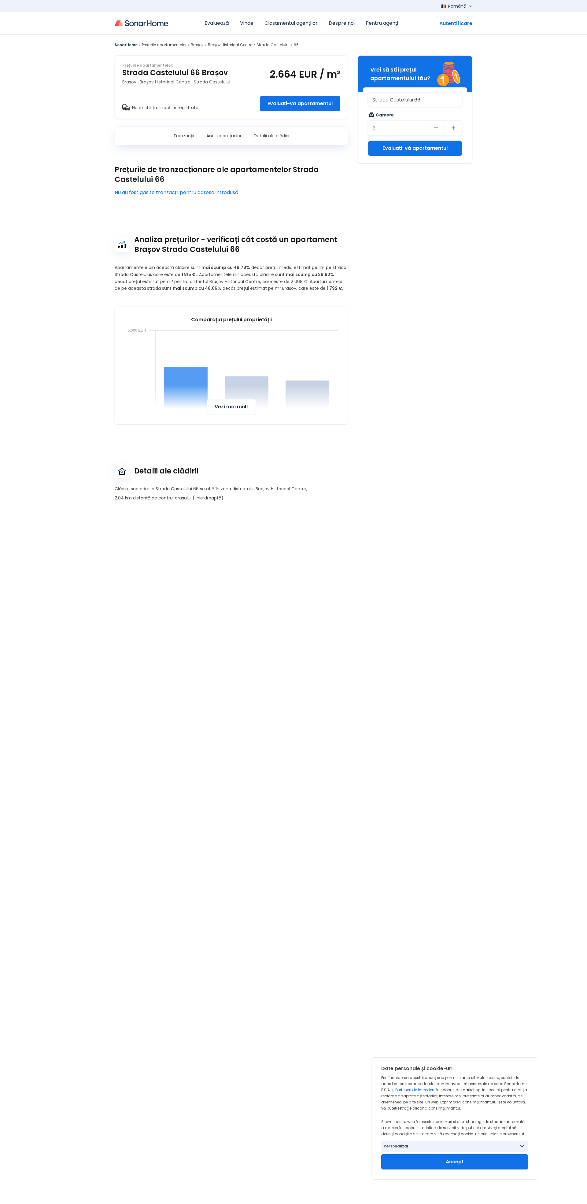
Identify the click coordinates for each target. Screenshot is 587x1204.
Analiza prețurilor (224, 136)
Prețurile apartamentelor (164, 44)
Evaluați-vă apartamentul (300, 103)
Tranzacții (183, 136)
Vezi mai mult (231, 406)
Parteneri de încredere (415, 1089)
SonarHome (126, 44)
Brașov (197, 44)
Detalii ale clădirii (271, 136)
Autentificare (455, 23)
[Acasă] (141, 23)
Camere (385, 115)
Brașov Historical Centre (230, 44)
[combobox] (415, 100)
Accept (455, 1161)
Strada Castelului (273, 44)
